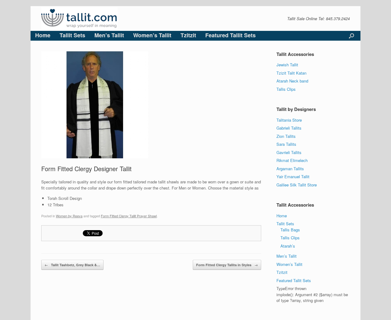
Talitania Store (289, 120)
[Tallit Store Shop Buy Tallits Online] (79, 18)
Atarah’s (287, 246)
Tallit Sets (72, 35)
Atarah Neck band (292, 81)
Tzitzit (188, 35)
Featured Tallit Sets (230, 35)
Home (42, 35)
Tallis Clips (286, 89)
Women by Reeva (69, 215)
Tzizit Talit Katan (291, 73)
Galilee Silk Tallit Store (296, 185)
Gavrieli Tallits (288, 152)
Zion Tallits (286, 136)
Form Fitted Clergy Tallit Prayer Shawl (129, 215)
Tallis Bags (290, 230)
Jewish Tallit (287, 65)
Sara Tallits (286, 144)
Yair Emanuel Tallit (292, 176)
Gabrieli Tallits (288, 128)
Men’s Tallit (109, 35)
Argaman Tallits (290, 168)
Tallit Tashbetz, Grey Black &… (72, 265)
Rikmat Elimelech (292, 160)
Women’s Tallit (152, 35)
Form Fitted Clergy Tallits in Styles (227, 265)
